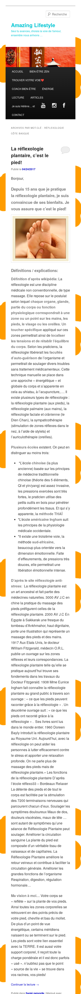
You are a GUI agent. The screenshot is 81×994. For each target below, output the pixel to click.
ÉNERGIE (48, 89)
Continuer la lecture (25, 984)
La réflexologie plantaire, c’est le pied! (30, 155)
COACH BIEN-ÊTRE (24, 89)
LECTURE (18, 97)
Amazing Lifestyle (33, 25)
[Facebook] (64, 106)
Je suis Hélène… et (23, 106)
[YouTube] (43, 106)
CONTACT (18, 115)
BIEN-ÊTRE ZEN (39, 71)
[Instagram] (54, 106)
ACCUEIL (17, 71)
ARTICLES (36, 97)
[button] (40, 238)
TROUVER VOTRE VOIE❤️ (28, 80)
